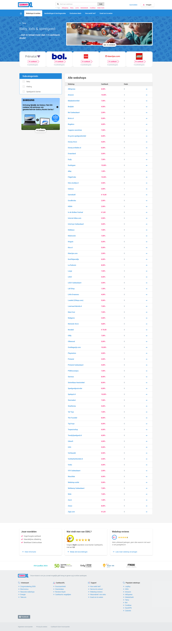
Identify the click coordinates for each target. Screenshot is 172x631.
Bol (126, 602)
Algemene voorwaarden (25, 627)
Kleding (29, 86)
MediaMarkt (84, 8)
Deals (126, 84)
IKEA (127, 589)
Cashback (104, 84)
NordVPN (128, 608)
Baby (28, 81)
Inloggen (148, 5)
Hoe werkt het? (95, 586)
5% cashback (139, 61)
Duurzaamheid (60, 586)
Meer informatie (30, 552)
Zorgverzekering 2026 (28, 586)
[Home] (21, 13)
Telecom (23, 597)
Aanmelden (133, 5)
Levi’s (77, 8)
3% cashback (33, 61)
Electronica (24, 589)
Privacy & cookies (41, 627)
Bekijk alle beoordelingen (78, 552)
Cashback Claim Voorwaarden (60, 627)
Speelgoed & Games (33, 92)
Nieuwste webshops (27, 592)
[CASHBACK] (25, 4)
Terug (24, 23)
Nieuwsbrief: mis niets (98, 594)
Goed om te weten (96, 597)
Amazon (128, 592)
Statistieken (59, 589)
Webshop (71, 84)
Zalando (128, 610)
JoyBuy (127, 586)
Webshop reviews (96, 592)
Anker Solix (100, 8)
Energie (22, 594)
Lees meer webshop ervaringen (126, 552)
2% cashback (59, 61)
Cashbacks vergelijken (63, 594)
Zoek (100, 4)
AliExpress (65, 8)
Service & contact (96, 589)
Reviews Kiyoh (60, 592)
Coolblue (92, 8)
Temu (71, 8)
